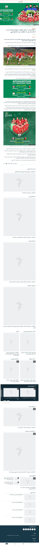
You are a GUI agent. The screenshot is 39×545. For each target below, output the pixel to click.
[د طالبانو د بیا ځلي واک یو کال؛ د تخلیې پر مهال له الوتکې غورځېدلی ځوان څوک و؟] (11, 342)
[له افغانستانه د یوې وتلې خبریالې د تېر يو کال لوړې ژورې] (28, 481)
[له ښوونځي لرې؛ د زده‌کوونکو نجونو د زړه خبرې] (11, 392)
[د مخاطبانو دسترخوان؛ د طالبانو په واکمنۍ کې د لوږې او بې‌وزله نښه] (19, 452)
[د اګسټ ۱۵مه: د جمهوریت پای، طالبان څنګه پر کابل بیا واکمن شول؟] (28, 370)
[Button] (34, 37)
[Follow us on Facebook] (35, 529)
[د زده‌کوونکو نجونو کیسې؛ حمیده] (30, 505)
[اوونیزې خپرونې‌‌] (15, 544)
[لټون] (31, 544)
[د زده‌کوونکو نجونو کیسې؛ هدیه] (30, 512)
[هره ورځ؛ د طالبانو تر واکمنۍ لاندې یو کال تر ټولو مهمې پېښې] (28, 342)
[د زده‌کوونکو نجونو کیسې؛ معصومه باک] (30, 497)
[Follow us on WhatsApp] (26, 529)
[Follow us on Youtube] (30, 529)
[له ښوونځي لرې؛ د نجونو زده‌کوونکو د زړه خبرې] (28, 392)
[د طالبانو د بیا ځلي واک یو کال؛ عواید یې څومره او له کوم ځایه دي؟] (19, 262)
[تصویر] (23, 544)
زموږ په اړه (34, 540)
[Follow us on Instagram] (28, 529)
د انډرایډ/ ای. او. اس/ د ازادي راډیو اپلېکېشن (13, 535)
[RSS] (24, 529)
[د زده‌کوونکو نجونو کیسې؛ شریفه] (30, 520)
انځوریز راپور (34, 28)
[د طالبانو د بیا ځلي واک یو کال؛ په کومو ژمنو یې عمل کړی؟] (19, 217)
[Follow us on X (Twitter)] (32, 529)
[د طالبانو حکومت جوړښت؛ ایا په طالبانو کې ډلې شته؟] (11, 370)
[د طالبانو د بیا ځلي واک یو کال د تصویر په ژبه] (19, 417)
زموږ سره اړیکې (33, 535)
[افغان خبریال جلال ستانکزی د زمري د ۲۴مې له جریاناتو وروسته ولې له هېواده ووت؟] (16, 483)
